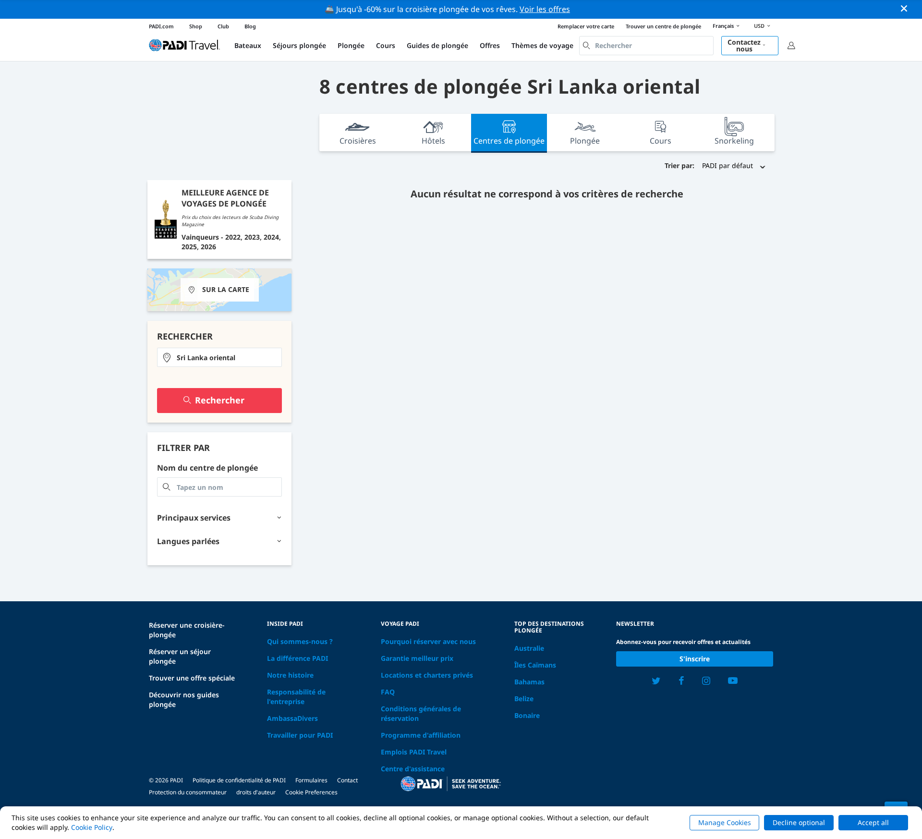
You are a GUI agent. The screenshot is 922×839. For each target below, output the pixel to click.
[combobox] (646, 45)
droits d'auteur (256, 792)
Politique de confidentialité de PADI (239, 780)
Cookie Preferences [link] (311, 792)
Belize (524, 698)
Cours (385, 45)
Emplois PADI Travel (414, 751)
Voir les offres (545, 9)
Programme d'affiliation (421, 735)
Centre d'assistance (413, 768)
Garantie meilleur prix (417, 658)
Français (723, 25)
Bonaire (527, 715)
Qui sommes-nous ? (300, 641)
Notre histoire (290, 675)
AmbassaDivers (292, 718)
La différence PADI (297, 658)
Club (223, 26)
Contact (347, 780)
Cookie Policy (91, 827)
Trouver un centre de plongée (663, 26)
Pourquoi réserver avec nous (428, 641)
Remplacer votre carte (586, 26)
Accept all (873, 822)
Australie (529, 648)
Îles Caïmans (535, 664)
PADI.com (161, 26)
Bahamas (529, 681)
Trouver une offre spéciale (192, 677)
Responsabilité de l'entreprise (296, 696)
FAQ (388, 691)
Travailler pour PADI (300, 735)
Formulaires (311, 780)
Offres (490, 45)
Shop (195, 26)
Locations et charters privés (427, 675)
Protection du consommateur (188, 792)
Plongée (351, 45)
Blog (250, 26)
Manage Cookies (724, 822)
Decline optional (799, 822)
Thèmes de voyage (542, 45)
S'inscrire (694, 658)
